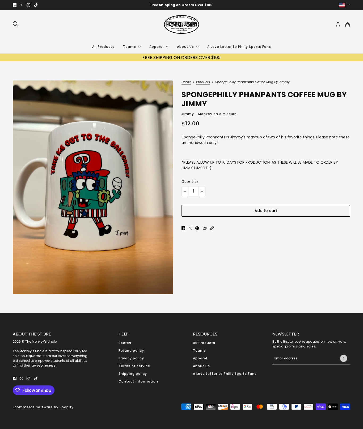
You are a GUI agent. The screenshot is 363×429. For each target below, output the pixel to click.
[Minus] (185, 191)
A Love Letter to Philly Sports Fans (225, 373)
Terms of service (134, 366)
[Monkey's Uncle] (181, 24)
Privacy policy (131, 358)
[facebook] (15, 5)
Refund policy (131, 350)
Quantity (190, 181)
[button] (212, 228)
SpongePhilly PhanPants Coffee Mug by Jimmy (264, 99)
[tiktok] (36, 5)
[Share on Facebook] (183, 228)
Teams (199, 350)
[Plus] (202, 191)
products (203, 82)
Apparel (200, 358)
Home (186, 82)
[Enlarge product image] (93, 187)
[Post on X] (190, 228)
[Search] (15, 24)
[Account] (338, 24)
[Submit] (343, 358)
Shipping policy (133, 373)
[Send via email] (205, 228)
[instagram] (28, 5)
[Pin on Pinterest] (197, 228)
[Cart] (347, 24)
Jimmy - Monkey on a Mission (209, 114)
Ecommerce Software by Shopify (43, 407)
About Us (201, 366)
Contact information (138, 381)
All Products (204, 343)
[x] (21, 5)
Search (125, 343)
